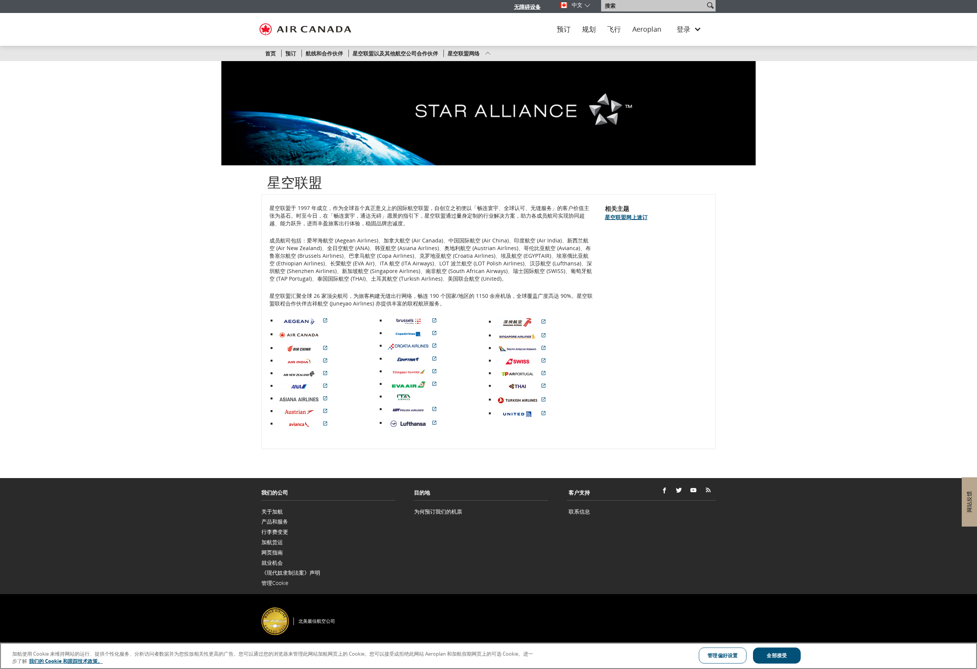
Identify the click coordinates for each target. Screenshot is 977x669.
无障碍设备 (527, 6)
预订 (564, 29)
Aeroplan (646, 29)
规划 (589, 29)
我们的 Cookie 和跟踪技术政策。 (66, 661)
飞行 (614, 29)
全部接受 (777, 655)
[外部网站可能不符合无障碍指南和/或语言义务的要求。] (716, 611)
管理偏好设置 (723, 655)
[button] (710, 5)
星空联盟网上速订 (626, 217)
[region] (488, 656)
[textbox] (653, 5)
